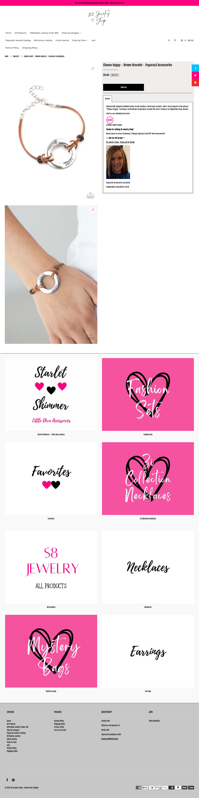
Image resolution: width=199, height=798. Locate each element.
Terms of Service (60, 730)
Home (6, 56)
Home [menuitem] (8, 33)
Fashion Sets (147, 434)
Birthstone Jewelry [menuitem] (43, 40)
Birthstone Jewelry (14, 736)
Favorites (51, 518)
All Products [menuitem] (21, 33)
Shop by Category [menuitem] (70, 33)
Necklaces (148, 607)
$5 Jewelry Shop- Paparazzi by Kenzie (120, 142)
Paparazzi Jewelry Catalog (16, 733)
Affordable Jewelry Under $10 (17, 727)
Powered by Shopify (31, 788)
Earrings (148, 691)
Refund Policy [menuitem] (12, 47)
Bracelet (16, 56)
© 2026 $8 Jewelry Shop (14, 788)
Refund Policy (12, 748)
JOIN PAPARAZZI (154, 721)
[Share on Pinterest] (195, 82)
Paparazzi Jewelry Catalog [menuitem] (18, 40)
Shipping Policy (12, 751)
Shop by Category (13, 730)
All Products (11, 724)
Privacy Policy (59, 727)
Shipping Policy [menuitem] (29, 47)
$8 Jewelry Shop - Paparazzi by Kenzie (110, 3)
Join (8, 745)
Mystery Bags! (51, 691)
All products (51, 607)
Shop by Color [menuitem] (79, 40)
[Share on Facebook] (195, 68)
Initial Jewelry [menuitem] (62, 40)
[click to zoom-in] (92, 68)
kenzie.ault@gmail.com (109, 739)
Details (107, 98)
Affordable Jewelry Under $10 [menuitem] (44, 33)
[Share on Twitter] (195, 75)
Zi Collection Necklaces (148, 518)
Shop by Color (12, 742)
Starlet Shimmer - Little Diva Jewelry (51, 434)
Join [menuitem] (94, 40)
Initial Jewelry (12, 739)
